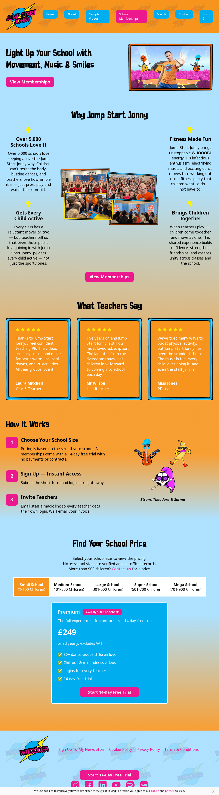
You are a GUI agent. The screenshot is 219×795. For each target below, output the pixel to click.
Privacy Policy (148, 749)
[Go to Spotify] (130, 785)
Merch (161, 14)
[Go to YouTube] (116, 785)
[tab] (31, 586)
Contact (184, 14)
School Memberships (129, 16)
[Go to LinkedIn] (102, 785)
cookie (155, 791)
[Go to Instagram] (75, 785)
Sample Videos (94, 16)
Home (50, 14)
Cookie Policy (120, 749)
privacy (169, 791)
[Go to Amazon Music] (144, 785)
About (71, 14)
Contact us (121, 568)
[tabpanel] (109, 653)
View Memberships (30, 82)
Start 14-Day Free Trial (109, 692)
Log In (205, 16)
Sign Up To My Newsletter (82, 749)
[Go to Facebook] (89, 785)
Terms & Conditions (181, 749)
